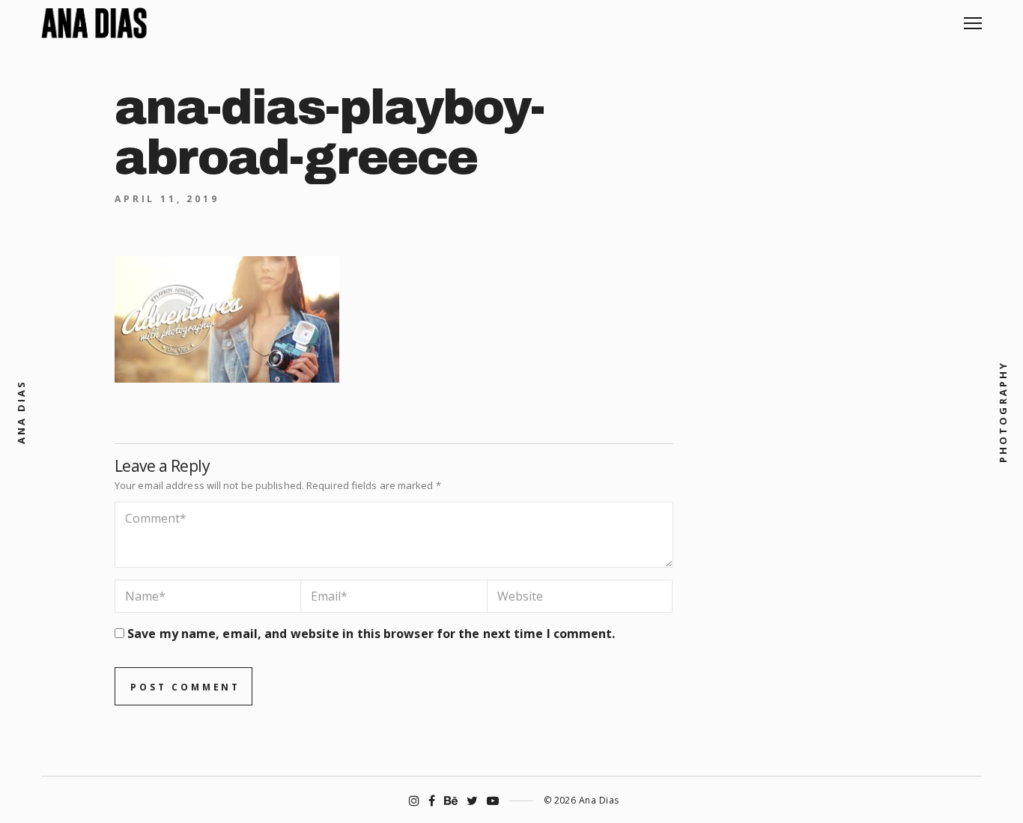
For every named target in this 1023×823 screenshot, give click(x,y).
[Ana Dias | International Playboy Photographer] (94, 23)
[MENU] (973, 17)
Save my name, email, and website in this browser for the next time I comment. (371, 633)
